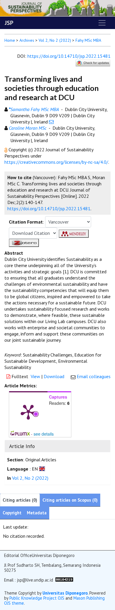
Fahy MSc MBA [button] (88, 40)
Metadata (37, 513)
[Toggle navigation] (102, 23)
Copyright (12, 513)
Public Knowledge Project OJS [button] (36, 598)
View (35, 376)
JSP (9, 23)
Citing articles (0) (20, 500)
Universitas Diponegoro (65, 593)
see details (44, 434)
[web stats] (64, 579)
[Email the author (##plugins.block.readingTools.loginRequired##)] (51, 122)
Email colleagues (94, 376)
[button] (6, 149)
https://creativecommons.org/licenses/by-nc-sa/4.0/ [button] (56, 162)
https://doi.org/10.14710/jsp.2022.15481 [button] (49, 208)
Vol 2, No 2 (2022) (55, 40)
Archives (26, 40)
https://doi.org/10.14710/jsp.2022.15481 (69, 56)
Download (54, 376)
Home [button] (9, 40)
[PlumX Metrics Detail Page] (28, 411)
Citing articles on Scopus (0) (70, 500)
